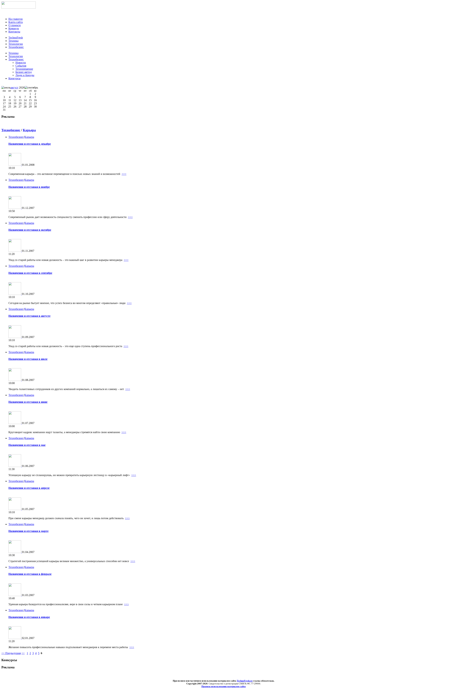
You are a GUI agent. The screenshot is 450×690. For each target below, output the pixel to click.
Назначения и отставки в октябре (29, 229)
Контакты (14, 31)
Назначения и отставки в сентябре (30, 272)
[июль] (6, 87)
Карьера (29, 130)
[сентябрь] (31, 87)
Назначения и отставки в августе (29, 315)
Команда (13, 28)
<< (23, 653)
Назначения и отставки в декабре (29, 143)
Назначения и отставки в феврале (30, 573)
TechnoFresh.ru (244, 680)
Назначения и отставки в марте (28, 531)
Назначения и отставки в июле (27, 358)
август (14, 87)
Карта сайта (15, 22)
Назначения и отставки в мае (27, 445)
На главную (15, 18)
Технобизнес (16, 59)
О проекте (14, 25)
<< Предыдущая (11, 653)
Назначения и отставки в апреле (29, 487)
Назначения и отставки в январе (29, 617)
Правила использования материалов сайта (223, 686)
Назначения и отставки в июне (27, 401)
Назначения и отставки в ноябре (29, 186)
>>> (124, 173)
